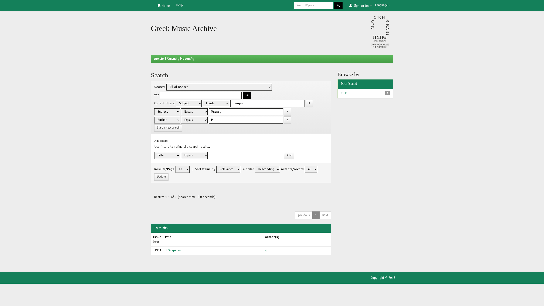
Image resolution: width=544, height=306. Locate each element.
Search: (159, 87)
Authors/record (292, 169)
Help (179, 5)
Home (165, 6)
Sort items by (205, 169)
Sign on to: (361, 6)
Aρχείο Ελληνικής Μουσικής (174, 59)
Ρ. (266, 250)
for (156, 95)
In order (247, 169)
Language (381, 5)
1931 (344, 93)
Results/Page (164, 169)
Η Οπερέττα (173, 250)
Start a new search (168, 127)
